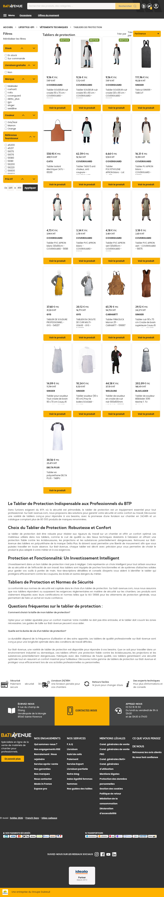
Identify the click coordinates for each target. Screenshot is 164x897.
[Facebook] (102, 855)
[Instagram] (97, 855)
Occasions (26, 15)
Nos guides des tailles (79, 788)
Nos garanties (42, 769)
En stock (12, 55)
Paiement (72, 759)
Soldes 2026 (16, 817)
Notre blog (73, 774)
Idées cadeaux (49, 817)
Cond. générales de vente (115, 744)
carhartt (12, 89)
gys (10, 102)
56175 (11, 151)
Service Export (75, 764)
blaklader (13, 86)
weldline (12, 108)
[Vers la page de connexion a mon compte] (156, 6)
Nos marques (42, 774)
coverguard (14, 95)
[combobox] (83, 6)
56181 (10, 161)
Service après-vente (46, 764)
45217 (11, 148)
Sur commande (16, 58)
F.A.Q (70, 744)
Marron (12, 125)
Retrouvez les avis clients (147, 752)
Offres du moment (48, 15)
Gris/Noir (12, 122)
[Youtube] (108, 854)
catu (10, 92)
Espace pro (40, 788)
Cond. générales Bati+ (112, 759)
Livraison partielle (77, 769)
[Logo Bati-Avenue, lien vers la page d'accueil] (12, 6)
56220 (11, 167)
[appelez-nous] (70, 714)
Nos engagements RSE (47, 749)
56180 (11, 157)
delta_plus (13, 98)
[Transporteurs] (123, 837)
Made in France (43, 783)
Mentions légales (109, 774)
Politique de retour (110, 793)
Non (10, 72)
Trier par (130, 34)
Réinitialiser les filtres (14, 38)
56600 (11, 170)
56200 (11, 164)
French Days (32, 817)
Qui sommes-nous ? (45, 744)
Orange (12, 128)
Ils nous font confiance (145, 757)
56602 (11, 173)
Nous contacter (43, 778)
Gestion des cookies (111, 788)
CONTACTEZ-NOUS (86, 710)
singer (11, 105)
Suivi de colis (74, 754)
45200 (11, 145)
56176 (11, 154)
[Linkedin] (114, 855)
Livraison (72, 749)
